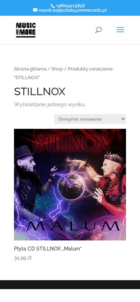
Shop (57, 69)
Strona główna (30, 69)
